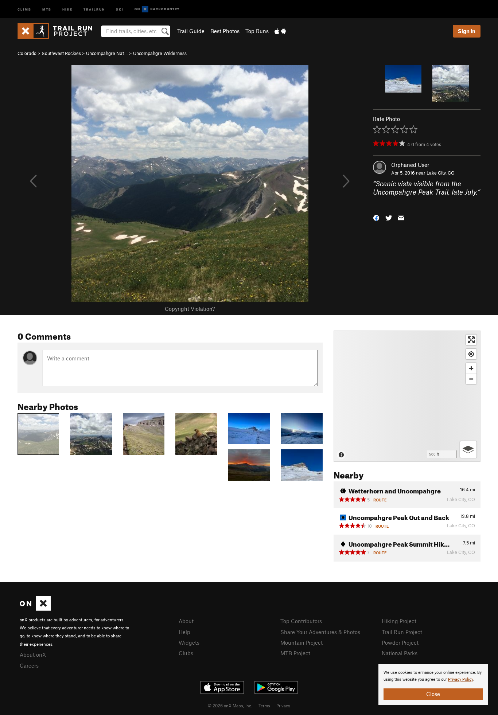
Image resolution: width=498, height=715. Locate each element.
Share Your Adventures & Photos (320, 632)
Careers (29, 665)
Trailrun (94, 9)
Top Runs (257, 31)
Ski (120, 9)
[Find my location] (471, 354)
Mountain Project (301, 642)
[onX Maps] (35, 608)
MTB (46, 9)
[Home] (58, 31)
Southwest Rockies (61, 53)
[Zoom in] (471, 368)
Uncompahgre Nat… (107, 53)
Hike (67, 9)
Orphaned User (410, 164)
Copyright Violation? (190, 308)
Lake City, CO (441, 173)
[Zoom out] (471, 379)
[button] (376, 217)
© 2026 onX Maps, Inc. (230, 705)
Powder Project (400, 642)
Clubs (186, 653)
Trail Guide (191, 31)
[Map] (407, 396)
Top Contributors (301, 621)
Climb (24, 9)
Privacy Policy (460, 679)
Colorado (26, 53)
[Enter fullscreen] (471, 340)
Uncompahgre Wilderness (160, 53)
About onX (33, 654)
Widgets (189, 642)
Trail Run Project (402, 632)
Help (184, 632)
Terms (264, 705)
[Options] (468, 449)
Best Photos (225, 31)
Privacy (283, 705)
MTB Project (295, 653)
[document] (433, 684)
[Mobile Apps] (280, 31)
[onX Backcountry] (157, 9)
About (186, 621)
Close (433, 694)
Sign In (466, 31)
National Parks (399, 653)
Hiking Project (399, 621)
